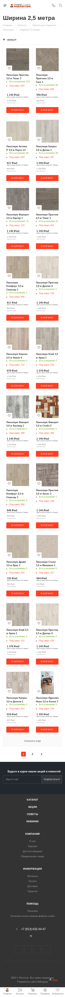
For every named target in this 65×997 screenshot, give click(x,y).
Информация (32, 868)
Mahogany (42, 981)
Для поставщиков (32, 851)
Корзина (32, 993)
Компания (32, 834)
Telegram (28, 949)
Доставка (32, 886)
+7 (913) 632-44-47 (33, 929)
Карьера (32, 846)
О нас (32, 841)
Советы (32, 814)
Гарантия (32, 891)
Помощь (33, 903)
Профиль (45, 993)
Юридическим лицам (32, 856)
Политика (32, 911)
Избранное (58, 993)
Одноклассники (37, 949)
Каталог (20, 993)
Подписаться (52, 779)
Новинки (32, 821)
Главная (7, 993)
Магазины (32, 876)
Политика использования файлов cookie (32, 916)
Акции (32, 807)
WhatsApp (46, 949)
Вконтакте (19, 949)
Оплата (33, 881)
